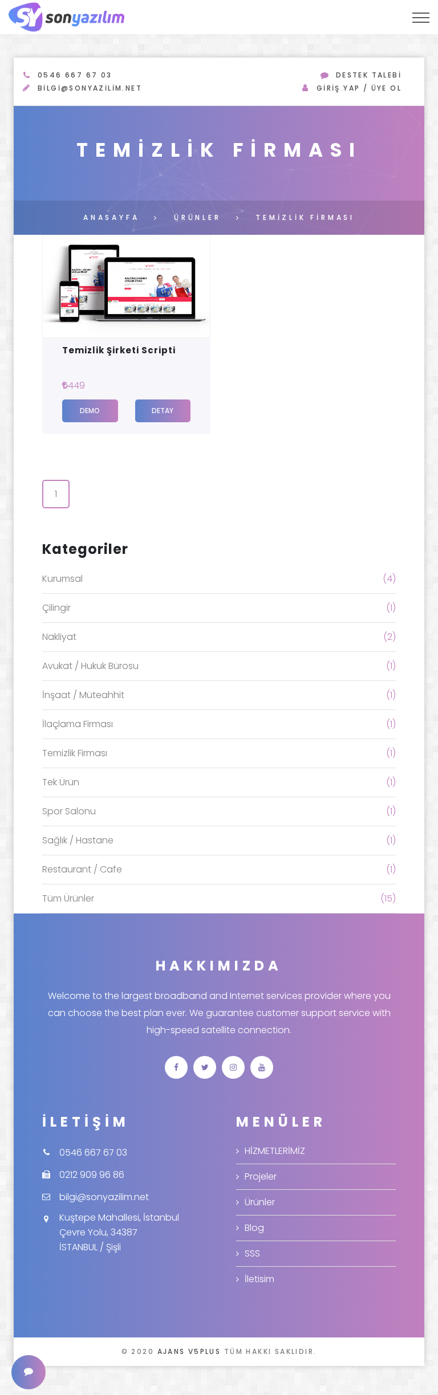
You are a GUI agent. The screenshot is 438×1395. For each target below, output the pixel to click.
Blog (254, 1227)
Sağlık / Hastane (77, 840)
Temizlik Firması (74, 753)
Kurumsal (62, 578)
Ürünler (197, 217)
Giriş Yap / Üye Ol (359, 88)
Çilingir (56, 607)
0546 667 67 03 (75, 75)
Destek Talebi (369, 75)
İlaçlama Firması (77, 724)
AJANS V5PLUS (189, 1351)
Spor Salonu (69, 811)
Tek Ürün (60, 782)
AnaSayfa (111, 217)
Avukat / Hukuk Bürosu (90, 665)
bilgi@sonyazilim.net (90, 88)
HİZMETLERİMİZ (275, 1150)
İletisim (259, 1279)
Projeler (261, 1176)
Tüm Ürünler (68, 898)
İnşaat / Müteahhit (83, 694)
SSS (252, 1253)
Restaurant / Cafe (82, 869)
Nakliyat (59, 636)
